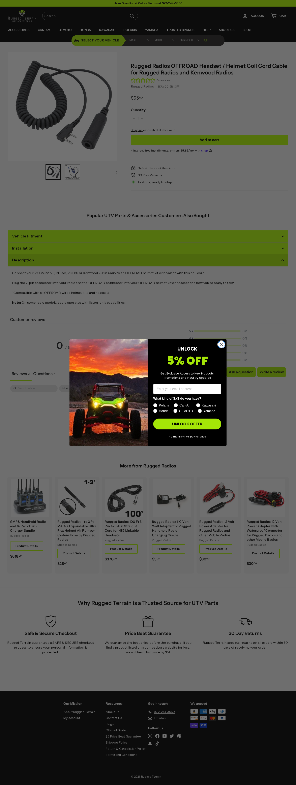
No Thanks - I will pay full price (187, 436)
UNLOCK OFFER (187, 424)
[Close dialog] (221, 344)
